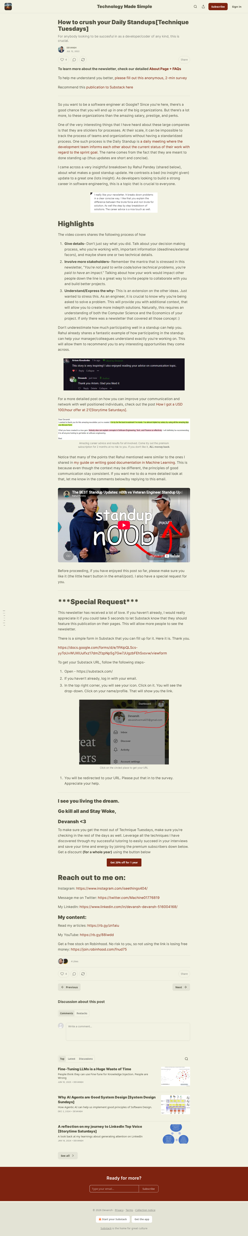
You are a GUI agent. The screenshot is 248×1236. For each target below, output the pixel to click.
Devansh (71, 47)
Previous (72, 987)
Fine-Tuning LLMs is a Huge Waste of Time (94, 1069)
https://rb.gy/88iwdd (97, 935)
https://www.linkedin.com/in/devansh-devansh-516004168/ (129, 907)
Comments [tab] (66, 1013)
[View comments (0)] (74, 59)
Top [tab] (62, 1058)
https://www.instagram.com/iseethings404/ (112, 888)
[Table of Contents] (4, 617)
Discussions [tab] (86, 1058)
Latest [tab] (71, 1058)
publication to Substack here (109, 87)
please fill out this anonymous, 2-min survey (151, 78)
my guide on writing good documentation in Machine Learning (124, 462)
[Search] (195, 6)
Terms (129, 1210)
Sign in (236, 6)
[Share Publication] (203, 6)
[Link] (53, 223)
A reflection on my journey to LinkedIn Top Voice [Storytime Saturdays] (100, 1128)
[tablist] (73, 1013)
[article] (124, 1077)
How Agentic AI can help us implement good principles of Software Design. (105, 1107)
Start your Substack (114, 1219)
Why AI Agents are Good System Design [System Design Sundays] (107, 1099)
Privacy (119, 1210)
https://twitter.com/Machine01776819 (129, 898)
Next (178, 987)
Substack (106, 1228)
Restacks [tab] (82, 1013)
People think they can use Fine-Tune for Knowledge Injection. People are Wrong (103, 1076)
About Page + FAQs (165, 69)
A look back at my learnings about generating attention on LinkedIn (100, 1136)
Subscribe (218, 6)
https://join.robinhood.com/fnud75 (99, 949)
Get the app (142, 1219)
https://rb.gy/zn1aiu (103, 925)
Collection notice (145, 1210)
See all (65, 1155)
